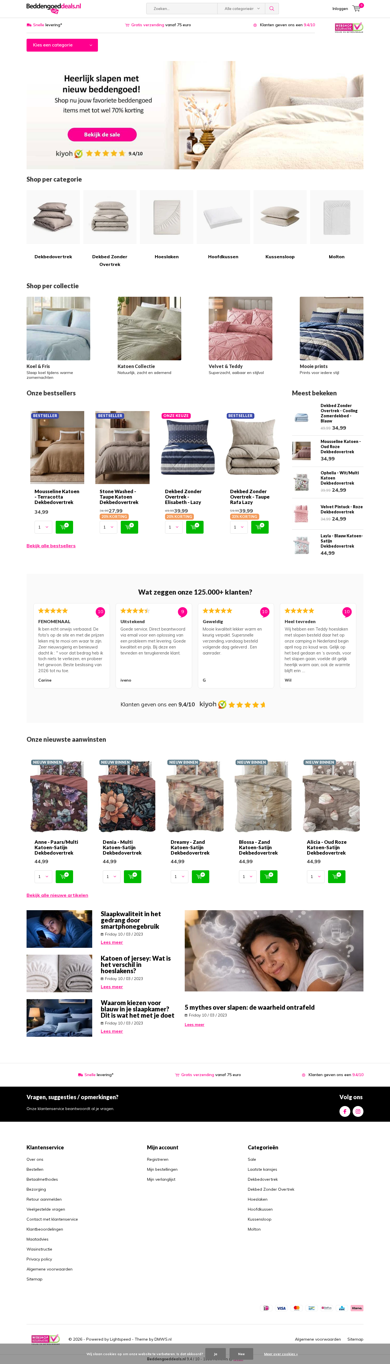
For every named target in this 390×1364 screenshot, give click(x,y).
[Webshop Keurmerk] (349, 27)
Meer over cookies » (281, 1354)
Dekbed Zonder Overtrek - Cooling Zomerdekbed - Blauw (339, 413)
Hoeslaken (167, 256)
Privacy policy (39, 1259)
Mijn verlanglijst (161, 1179)
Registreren (157, 1159)
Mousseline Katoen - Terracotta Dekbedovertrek (57, 496)
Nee (241, 1354)
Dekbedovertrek (53, 256)
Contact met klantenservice (52, 1219)
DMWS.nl (163, 1339)
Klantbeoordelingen (45, 1229)
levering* (47, 24)
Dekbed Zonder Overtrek (109, 260)
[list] (195, 647)
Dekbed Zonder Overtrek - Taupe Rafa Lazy (250, 496)
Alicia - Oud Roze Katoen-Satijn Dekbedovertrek (327, 847)
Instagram (358, 1111)
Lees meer (112, 942)
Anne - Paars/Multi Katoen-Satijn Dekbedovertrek (56, 847)
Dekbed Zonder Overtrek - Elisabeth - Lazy (183, 496)
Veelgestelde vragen (46, 1209)
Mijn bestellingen (162, 1169)
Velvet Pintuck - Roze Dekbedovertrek (342, 509)
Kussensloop (280, 256)
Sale (252, 1159)
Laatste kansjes (262, 1169)
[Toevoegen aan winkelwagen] (64, 527)
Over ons (35, 1159)
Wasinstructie (39, 1249)
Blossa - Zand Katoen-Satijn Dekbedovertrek (258, 847)
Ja (215, 1354)
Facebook (344, 1111)
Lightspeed (120, 1339)
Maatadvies (38, 1239)
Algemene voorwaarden (50, 1269)
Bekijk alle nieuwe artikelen (57, 895)
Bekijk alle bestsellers (51, 545)
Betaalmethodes (42, 1179)
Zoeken (272, 8)
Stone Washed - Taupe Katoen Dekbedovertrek (119, 496)
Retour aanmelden (44, 1199)
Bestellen (35, 1169)
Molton (337, 256)
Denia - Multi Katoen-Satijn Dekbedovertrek (122, 847)
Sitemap (35, 1279)
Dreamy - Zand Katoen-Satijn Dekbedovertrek (190, 847)
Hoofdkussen (223, 256)
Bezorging (36, 1189)
